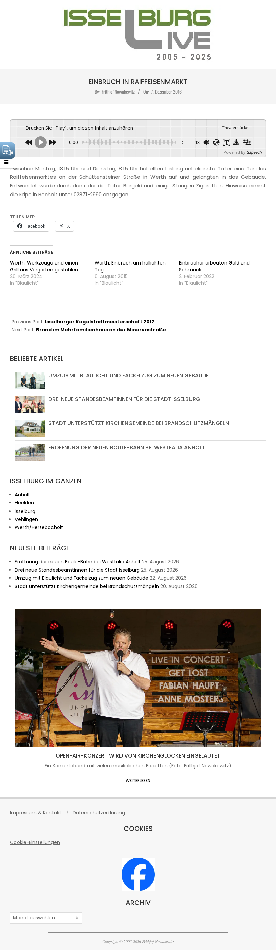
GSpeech (254, 152)
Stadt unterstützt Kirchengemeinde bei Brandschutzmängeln (138, 423)
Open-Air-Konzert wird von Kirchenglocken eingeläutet (138, 756)
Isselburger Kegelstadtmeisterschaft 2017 (99, 321)
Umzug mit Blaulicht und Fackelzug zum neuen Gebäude (128, 375)
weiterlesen (138, 780)
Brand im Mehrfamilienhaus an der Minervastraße (101, 329)
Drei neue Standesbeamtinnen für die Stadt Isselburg (124, 399)
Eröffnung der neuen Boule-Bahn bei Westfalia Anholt (126, 447)
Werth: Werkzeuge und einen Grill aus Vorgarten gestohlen (44, 266)
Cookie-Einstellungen (35, 842)
